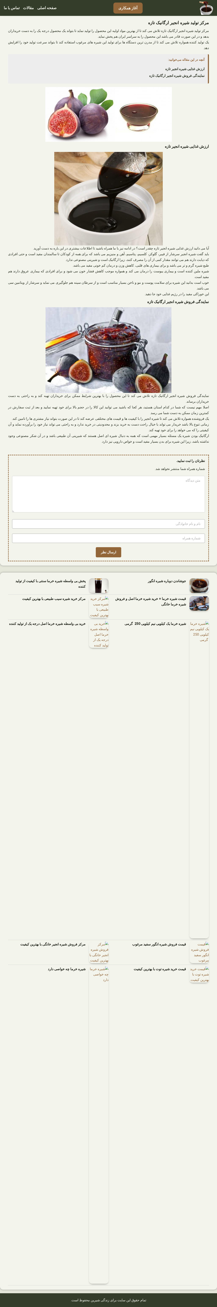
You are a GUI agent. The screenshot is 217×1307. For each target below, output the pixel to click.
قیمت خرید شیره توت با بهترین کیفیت (160, 969)
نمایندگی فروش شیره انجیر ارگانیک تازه (176, 76)
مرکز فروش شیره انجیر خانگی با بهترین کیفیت (53, 944)
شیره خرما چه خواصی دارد (67, 969)
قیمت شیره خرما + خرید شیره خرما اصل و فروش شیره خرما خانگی (150, 601)
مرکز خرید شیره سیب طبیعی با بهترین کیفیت (54, 599)
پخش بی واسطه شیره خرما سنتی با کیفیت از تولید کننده (50, 583)
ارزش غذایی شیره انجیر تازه (184, 69)
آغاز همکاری (128, 8)
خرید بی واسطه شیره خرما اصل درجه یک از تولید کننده (47, 624)
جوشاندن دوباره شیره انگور (167, 581)
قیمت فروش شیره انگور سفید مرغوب (159, 944)
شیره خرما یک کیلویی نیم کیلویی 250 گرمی (155, 624)
